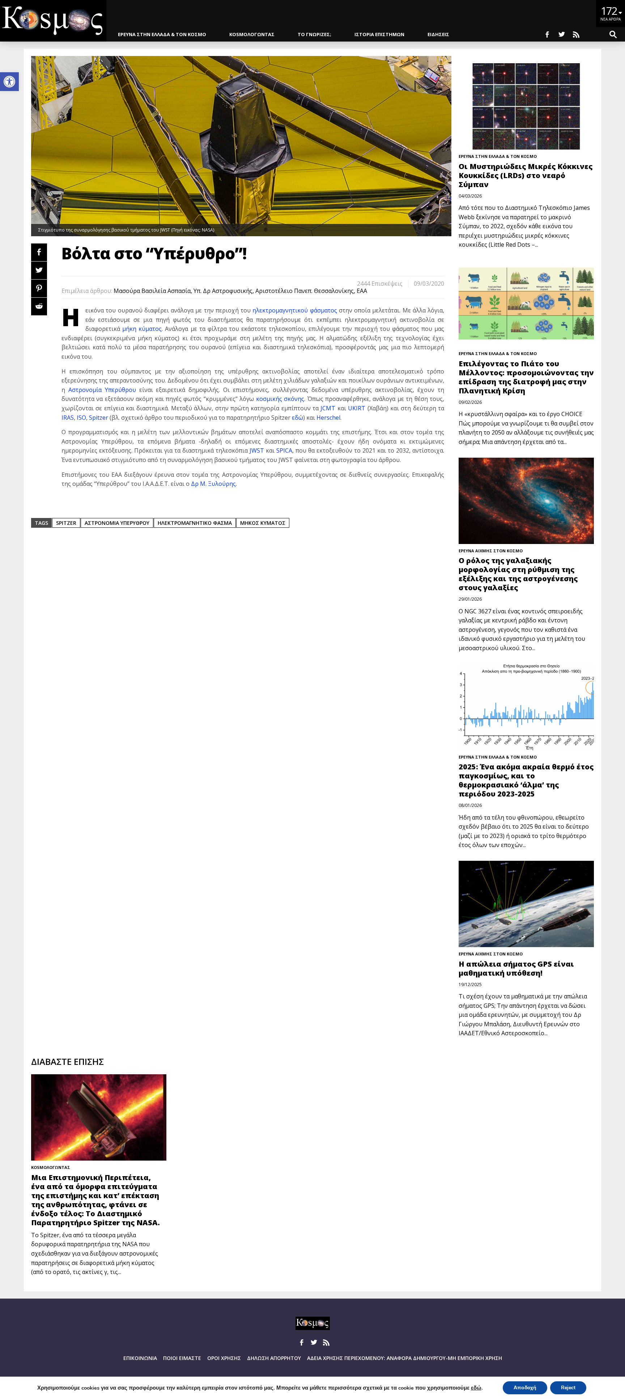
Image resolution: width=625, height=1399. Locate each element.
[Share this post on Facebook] (39, 252)
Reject (568, 1387)
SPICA (284, 450)
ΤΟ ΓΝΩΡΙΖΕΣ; (314, 34)
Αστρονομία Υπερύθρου (102, 390)
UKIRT (356, 408)
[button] (9, 81)
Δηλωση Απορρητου (274, 1358)
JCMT (327, 408)
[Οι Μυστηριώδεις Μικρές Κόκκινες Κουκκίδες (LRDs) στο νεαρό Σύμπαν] (526, 106)
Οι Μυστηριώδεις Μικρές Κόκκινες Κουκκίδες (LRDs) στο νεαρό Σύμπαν (525, 175)
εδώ (297, 418)
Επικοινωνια (140, 1358)
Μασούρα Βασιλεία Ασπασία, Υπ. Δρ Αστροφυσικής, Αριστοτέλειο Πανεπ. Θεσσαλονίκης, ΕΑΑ (240, 291)
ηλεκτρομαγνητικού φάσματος (294, 310)
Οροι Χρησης (224, 1358)
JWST (257, 450)
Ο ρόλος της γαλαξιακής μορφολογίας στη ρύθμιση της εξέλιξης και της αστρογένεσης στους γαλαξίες (518, 574)
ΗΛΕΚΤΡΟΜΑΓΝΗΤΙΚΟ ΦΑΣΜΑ (195, 522)
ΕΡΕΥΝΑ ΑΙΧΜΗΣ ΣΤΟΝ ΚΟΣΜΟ (491, 550)
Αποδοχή (525, 1387)
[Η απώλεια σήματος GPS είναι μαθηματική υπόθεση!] (526, 904)
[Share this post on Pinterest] (39, 288)
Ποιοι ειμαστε (182, 1358)
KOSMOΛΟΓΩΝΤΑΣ (252, 34)
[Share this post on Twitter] (39, 270)
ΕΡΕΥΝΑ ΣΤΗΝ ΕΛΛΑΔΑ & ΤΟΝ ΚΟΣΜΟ (162, 34)
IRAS (67, 418)
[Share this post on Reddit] (39, 306)
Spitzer (98, 418)
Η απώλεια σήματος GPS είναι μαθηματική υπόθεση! (516, 968)
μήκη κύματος (142, 329)
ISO (81, 418)
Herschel (328, 418)
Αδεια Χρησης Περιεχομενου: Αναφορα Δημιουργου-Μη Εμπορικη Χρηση (404, 1358)
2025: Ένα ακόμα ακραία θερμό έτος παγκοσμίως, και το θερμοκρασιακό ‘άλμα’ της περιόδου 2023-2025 (526, 780)
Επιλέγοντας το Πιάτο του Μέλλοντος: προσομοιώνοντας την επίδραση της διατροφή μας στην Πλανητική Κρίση (526, 377)
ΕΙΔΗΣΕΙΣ (438, 34)
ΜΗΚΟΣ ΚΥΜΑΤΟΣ (262, 522)
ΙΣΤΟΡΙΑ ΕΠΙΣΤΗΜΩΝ (379, 34)
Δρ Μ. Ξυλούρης (213, 484)
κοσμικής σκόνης (280, 399)
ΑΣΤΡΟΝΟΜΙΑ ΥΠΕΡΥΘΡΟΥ (117, 522)
